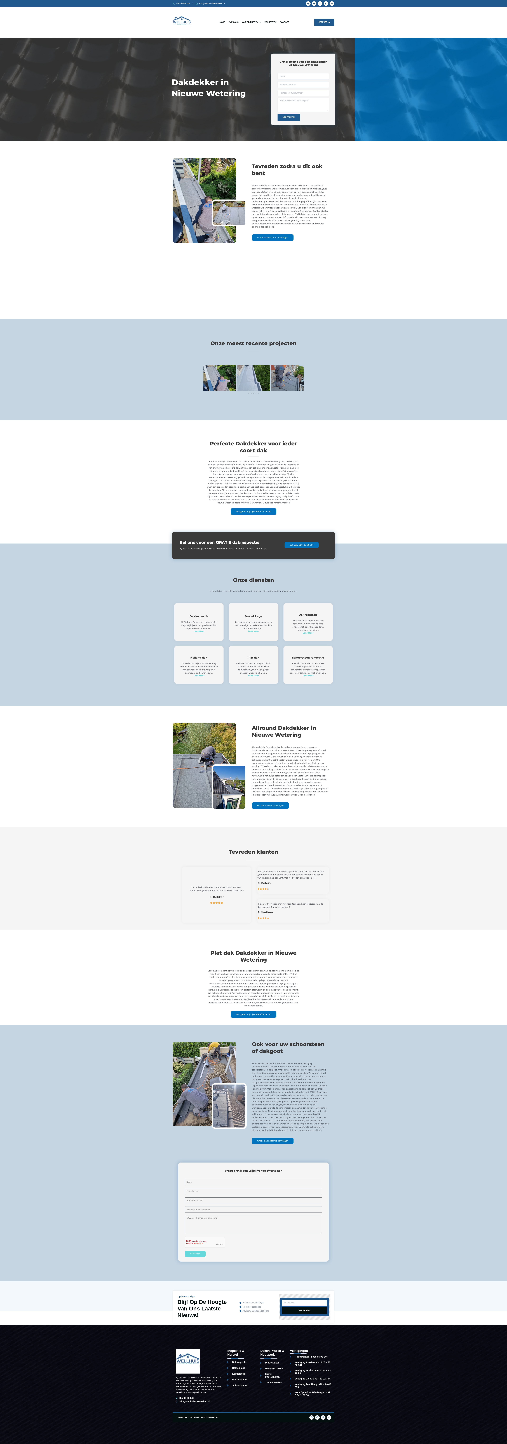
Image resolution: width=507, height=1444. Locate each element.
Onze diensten (250, 22)
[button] (206, 378)
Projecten (270, 22)
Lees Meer (199, 631)
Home (222, 22)
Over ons (234, 22)
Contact (284, 22)
